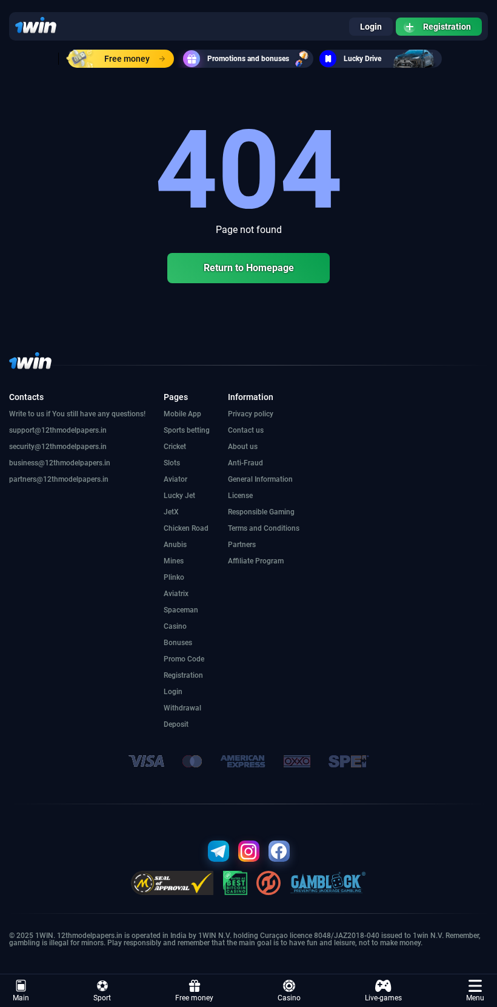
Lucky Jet (179, 495)
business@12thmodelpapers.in (59, 463)
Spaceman (181, 610)
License (240, 495)
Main (21, 998)
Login (371, 26)
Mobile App (182, 414)
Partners (242, 544)
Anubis (175, 544)
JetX (171, 512)
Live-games (383, 998)
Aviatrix (176, 593)
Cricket (175, 446)
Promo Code (184, 659)
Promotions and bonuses (248, 58)
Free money (127, 59)
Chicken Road (186, 528)
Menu (475, 998)
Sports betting (187, 430)
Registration (447, 26)
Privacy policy (250, 414)
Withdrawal (182, 708)
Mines (174, 561)
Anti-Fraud (245, 463)
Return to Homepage (249, 268)
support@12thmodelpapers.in (58, 430)
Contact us (246, 430)
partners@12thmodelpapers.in (58, 479)
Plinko (174, 577)
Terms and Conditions (263, 528)
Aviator (175, 479)
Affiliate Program (256, 561)
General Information (260, 479)
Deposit (176, 724)
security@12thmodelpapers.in (58, 446)
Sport (102, 998)
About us (243, 446)
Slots (172, 463)
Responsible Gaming (261, 512)
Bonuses (178, 642)
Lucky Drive (362, 58)
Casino (289, 998)
